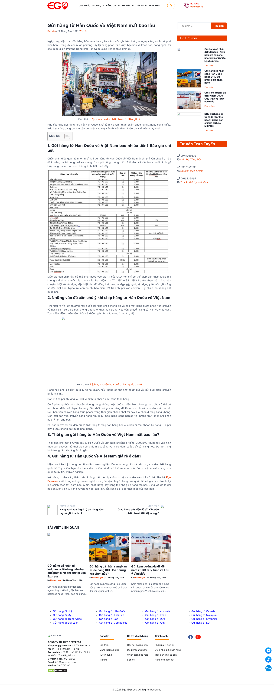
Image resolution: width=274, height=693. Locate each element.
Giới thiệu (104, 645)
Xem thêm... (209, 65)
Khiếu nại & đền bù (164, 645)
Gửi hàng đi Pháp (155, 615)
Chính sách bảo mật (137, 654)
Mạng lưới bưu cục (109, 649)
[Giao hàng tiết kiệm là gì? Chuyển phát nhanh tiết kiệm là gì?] (166, 510)
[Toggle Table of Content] (65, 136)
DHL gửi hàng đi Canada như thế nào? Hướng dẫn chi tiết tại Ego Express (213, 119)
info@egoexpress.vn (65, 662)
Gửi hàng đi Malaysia (204, 615)
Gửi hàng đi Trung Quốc (67, 618)
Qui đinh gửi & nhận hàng (168, 649)
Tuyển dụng (106, 654)
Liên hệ (131, 659)
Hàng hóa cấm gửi (164, 659)
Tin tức (83, 31)
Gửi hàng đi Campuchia (113, 622)
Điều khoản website (137, 649)
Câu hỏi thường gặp (137, 645)
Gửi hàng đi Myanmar (204, 618)
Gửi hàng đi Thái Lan (111, 615)
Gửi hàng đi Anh (155, 622)
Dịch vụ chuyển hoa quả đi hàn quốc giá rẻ (116, 384)
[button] (171, 5)
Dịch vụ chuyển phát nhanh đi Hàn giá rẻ (115, 119)
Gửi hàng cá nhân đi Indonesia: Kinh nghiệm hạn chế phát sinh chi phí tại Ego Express (66, 571)
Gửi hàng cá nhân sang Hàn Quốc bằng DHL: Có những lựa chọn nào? (108, 570)
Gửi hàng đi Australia (157, 611)
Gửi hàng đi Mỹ (62, 615)
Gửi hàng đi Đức (155, 618)
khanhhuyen (55, 580)
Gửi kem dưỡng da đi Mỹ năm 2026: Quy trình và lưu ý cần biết (150, 570)
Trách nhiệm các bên (166, 654)
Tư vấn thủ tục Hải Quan (194, 182)
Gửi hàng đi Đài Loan (65, 622)
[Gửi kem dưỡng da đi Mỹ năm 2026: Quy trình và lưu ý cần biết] (151, 561)
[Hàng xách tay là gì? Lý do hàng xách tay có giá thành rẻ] (52, 510)
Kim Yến (51, 31)
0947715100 (63, 665)
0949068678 (196, 6)
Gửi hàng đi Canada (203, 611)
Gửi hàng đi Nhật (63, 611)
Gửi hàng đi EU (200, 622)
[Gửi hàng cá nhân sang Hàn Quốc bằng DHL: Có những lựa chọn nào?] (109, 561)
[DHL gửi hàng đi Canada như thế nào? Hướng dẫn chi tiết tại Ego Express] (189, 114)
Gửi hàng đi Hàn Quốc (112, 611)
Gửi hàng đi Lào (108, 618)
